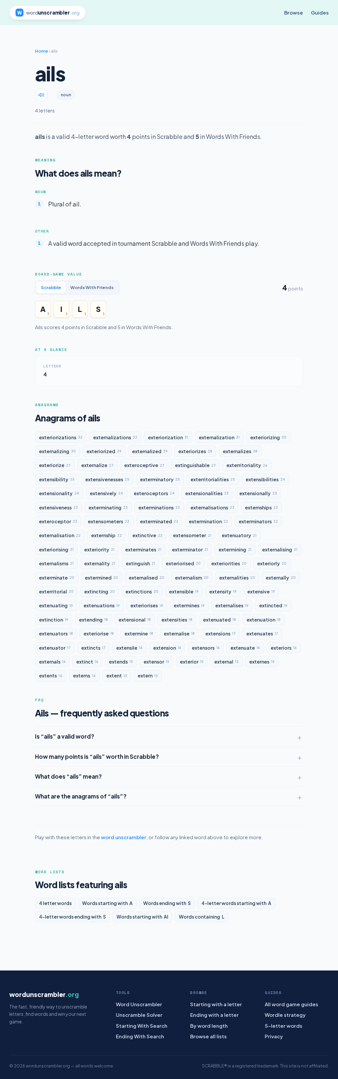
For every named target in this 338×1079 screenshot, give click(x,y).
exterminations (159, 507)
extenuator (55, 648)
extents (50, 675)
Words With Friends (92, 287)
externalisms (56, 563)
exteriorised (183, 563)
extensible (184, 591)
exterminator (190, 549)
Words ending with (167, 903)
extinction (53, 620)
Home (41, 51)
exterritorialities (212, 479)
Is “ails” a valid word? (64, 736)
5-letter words (283, 1025)
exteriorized (103, 451)
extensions (220, 633)
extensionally (258, 493)
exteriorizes (195, 451)
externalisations (212, 507)
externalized (150, 451)
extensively (106, 493)
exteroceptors (154, 493)
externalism (192, 578)
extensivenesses (107, 479)
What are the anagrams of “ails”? (80, 796)
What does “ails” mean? (68, 776)
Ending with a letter (214, 1015)
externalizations (115, 437)
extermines (189, 605)
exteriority (99, 549)
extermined (101, 578)
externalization (219, 437)
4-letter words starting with (236, 903)
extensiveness (58, 507)
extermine (138, 633)
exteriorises (146, 605)
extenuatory (239, 535)
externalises (232, 605)
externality (99, 563)
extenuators (56, 633)
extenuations (102, 605)
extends (121, 662)
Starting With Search (141, 1025)
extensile (129, 648)
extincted (273, 605)
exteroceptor (58, 521)
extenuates (262, 633)
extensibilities (265, 479)
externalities (237, 578)
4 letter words (55, 903)
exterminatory (160, 479)
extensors (206, 648)
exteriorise (99, 633)
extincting (99, 591)
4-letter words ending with (72, 917)
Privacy (274, 1036)
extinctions (141, 591)
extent (116, 675)
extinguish (140, 563)
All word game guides (291, 1004)
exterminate (56, 578)
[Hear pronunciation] (41, 95)
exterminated (159, 521)
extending (93, 620)
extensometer (192, 535)
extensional (134, 620)
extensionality (59, 493)
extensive (261, 591)
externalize (97, 465)
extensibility (57, 479)
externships (261, 507)
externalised (146, 578)
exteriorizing (268, 437)
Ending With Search (140, 1036)
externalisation (60, 535)
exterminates (143, 549)
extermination (208, 521)
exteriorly (272, 563)
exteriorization (168, 437)
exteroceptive (144, 465)
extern (148, 675)
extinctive (147, 535)
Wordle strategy (285, 1015)
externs (84, 675)
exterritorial (56, 591)
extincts (93, 648)
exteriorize (55, 465)
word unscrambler (123, 837)
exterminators (258, 521)
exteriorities (229, 563)
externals (52, 662)
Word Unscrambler (139, 1004)
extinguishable (195, 465)
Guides (320, 12)
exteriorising (56, 549)
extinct (87, 662)
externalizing (57, 451)
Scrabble (51, 287)
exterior (192, 662)
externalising (279, 549)
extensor (156, 662)
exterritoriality (246, 465)
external (226, 662)
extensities (176, 620)
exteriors (284, 648)
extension (167, 648)
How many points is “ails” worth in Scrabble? (97, 756)
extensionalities (207, 493)
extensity (223, 591)
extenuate (245, 648)
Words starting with (107, 903)
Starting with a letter (216, 1004)
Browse (293, 12)
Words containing (201, 917)
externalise (179, 633)
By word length (209, 1025)
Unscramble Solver (139, 1015)
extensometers (108, 521)
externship (106, 535)
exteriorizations (61, 437)
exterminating (108, 507)
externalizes (240, 451)
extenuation (264, 620)
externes (262, 662)
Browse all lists (208, 1036)
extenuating (56, 605)
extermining (235, 549)
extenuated (219, 620)
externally (281, 578)
